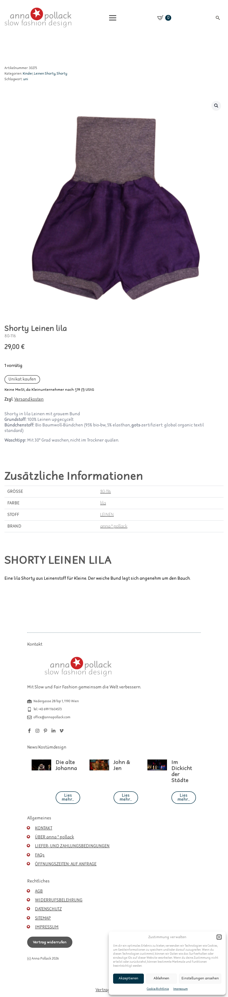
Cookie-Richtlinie (158, 989)
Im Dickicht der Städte (181, 772)
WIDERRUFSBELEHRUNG (58, 900)
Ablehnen (161, 978)
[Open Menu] (112, 17)
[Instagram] (37, 731)
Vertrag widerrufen (50, 942)
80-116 (105, 491)
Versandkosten (29, 399)
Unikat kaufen (22, 379)
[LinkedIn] (53, 731)
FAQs (40, 855)
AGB (39, 891)
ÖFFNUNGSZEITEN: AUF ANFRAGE (65, 864)
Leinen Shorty (44, 74)
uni (25, 79)
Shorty (62, 74)
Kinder (28, 74)
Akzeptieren (128, 978)
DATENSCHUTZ (48, 909)
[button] (219, 937)
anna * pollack (113, 526)
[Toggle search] (218, 18)
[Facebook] (29, 731)
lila (103, 503)
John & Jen (122, 766)
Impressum (180, 989)
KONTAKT (43, 828)
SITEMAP (43, 918)
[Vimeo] (61, 731)
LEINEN (107, 514)
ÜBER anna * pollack (54, 837)
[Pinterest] (45, 731)
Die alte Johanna (66, 766)
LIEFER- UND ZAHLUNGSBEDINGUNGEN (72, 846)
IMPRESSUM (47, 927)
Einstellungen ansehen (200, 978)
